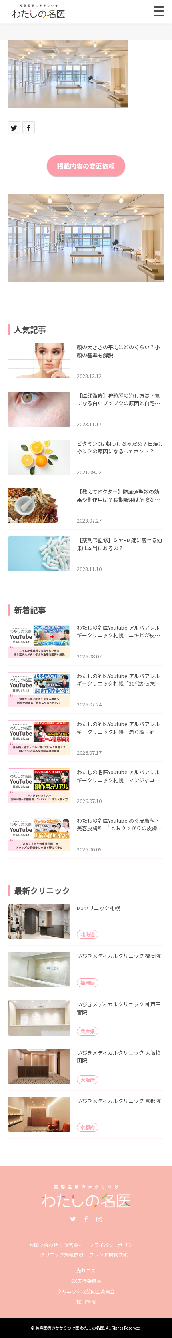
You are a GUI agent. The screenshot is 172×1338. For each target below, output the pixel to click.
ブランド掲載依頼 (108, 1254)
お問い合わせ (43, 1244)
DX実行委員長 (86, 1280)
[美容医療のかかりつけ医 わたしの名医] (86, 1205)
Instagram (99, 1219)
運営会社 (73, 1244)
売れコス (86, 1270)
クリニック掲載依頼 (61, 1254)
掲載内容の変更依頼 (86, 166)
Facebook (86, 1219)
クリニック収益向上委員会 (86, 1291)
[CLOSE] (159, 11)
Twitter (73, 1219)
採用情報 (86, 1301)
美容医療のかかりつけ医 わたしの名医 (69, 1328)
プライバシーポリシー (113, 1244)
